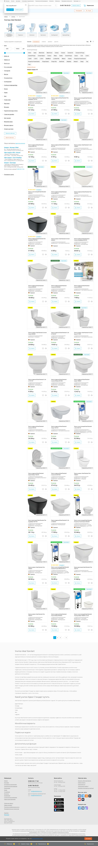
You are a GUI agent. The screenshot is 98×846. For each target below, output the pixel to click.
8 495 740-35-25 (65, 5)
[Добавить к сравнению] (46, 113)
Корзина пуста (90, 5)
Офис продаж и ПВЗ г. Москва (12, 152)
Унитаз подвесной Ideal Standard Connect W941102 (36, 145)
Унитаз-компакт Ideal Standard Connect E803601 (60, 239)
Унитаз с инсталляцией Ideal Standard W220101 (37, 192)
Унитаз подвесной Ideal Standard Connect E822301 (36, 286)
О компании (7, 792)
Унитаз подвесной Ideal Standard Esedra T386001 (81, 380)
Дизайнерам (7, 795)
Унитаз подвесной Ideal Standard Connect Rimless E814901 (59, 380)
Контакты (51, 1)
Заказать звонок (76, 5)
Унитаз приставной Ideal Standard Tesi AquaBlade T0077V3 (37, 521)
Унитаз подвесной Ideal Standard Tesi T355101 (59, 98)
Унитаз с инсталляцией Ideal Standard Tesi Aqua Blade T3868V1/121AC (83, 615)
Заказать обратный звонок (84, 780)
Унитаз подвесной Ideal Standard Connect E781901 (36, 427)
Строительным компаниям (10, 797)
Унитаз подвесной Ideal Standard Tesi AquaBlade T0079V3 (36, 239)
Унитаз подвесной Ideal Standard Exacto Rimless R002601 (59, 615)
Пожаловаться (81, 784)
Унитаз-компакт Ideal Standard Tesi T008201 (36, 568)
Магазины (57, 1)
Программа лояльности (67, 1)
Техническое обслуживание (41, 1)
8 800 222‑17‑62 (33, 781)
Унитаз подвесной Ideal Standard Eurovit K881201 (59, 192)
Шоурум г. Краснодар (10, 162)
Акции (89, 10)
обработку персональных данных (61, 832)
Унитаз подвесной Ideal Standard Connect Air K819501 (59, 474)
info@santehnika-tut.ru (36, 791)
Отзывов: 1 (61, 95)
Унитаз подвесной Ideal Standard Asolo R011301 (60, 145)
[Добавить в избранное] (43, 113)
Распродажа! (79, 10)
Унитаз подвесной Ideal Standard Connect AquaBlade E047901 (81, 239)
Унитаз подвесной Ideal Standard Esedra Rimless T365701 (36, 474)
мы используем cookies (37, 838)
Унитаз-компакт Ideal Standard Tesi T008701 (36, 615)
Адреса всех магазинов (20, 143)
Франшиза (6, 814)
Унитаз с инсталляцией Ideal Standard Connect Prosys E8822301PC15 (60, 568)
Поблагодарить (81, 782)
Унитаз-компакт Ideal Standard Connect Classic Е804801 (37, 333)
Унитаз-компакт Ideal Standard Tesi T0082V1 (82, 474)
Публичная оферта (8, 803)
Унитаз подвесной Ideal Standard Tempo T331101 (59, 427)
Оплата (12, 1)
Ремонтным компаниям (9, 799)
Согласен (88, 838)
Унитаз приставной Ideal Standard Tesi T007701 (83, 568)
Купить (32, 113)
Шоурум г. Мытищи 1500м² (11, 147)
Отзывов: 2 (39, 95)
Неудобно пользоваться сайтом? (86, 788)
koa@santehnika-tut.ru (36, 795)
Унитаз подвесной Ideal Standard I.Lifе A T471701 (37, 380)
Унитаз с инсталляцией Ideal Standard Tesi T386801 (83, 98)
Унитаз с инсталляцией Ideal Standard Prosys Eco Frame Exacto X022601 (83, 521)
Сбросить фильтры (10, 137)
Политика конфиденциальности (11, 807)
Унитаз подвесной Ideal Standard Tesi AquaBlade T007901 (36, 98)
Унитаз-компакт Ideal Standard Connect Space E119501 (83, 333)
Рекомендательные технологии (11, 809)
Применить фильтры (10, 133)
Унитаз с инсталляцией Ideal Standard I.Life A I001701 (83, 427)
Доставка (18, 1)
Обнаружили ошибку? (83, 786)
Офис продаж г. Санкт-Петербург (13, 157)
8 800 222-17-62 (20, 169)
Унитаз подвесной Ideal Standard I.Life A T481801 (60, 521)
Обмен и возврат (8, 805)
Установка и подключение (28, 1)
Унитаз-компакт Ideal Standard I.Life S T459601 (83, 145)
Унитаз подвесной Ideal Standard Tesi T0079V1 (82, 192)
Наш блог (6, 813)
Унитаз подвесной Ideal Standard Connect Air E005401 (59, 286)
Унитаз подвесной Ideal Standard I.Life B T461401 (60, 333)
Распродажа (7, 788)
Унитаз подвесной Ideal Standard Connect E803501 (81, 286)
